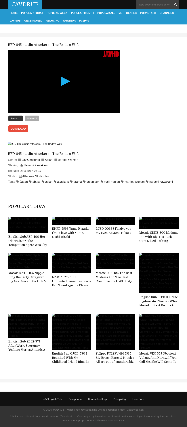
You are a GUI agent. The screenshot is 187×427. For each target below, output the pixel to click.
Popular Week (57, 13)
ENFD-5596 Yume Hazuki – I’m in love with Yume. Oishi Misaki (71, 233)
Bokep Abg (119, 399)
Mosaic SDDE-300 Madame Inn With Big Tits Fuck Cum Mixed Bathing (158, 237)
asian (48, 181)
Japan (24, 181)
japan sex (93, 181)
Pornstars (148, 13)
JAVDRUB (25, 4)
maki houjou (112, 181)
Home (14, 13)
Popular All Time (109, 13)
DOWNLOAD (18, 128)
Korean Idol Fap (97, 399)
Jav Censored (31, 159)
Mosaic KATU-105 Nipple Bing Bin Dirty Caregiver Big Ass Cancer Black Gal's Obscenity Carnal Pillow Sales (27, 281)
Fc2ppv (84, 20)
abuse (37, 181)
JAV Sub (15, 20)
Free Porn (138, 399)
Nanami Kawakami (36, 165)
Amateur (69, 20)
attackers (63, 181)
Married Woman (68, 159)
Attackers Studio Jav (35, 176)
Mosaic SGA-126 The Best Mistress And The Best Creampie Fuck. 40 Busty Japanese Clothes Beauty (114, 279)
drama (78, 181)
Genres (131, 13)
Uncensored (33, 20)
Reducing (52, 20)
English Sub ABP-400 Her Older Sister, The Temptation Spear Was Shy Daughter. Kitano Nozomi (27, 243)
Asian (48, 159)
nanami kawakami (161, 181)
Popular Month (82, 13)
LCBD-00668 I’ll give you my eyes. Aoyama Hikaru (113, 231)
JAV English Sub (52, 399)
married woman (135, 181)
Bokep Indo (75, 399)
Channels (167, 13)
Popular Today (32, 13)
